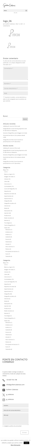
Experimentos (8, 196)
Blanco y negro (8, 174)
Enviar (24, 432)
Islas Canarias (9, 246)
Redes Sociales (8, 218)
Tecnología (7, 223)
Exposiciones (7, 198)
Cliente (6, 179)
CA (16, 12)
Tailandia (7, 256)
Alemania (7, 229)
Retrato (6, 220)
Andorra (7, 234)
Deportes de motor (9, 193)
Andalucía (8, 232)
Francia (7, 239)
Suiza (6, 254)
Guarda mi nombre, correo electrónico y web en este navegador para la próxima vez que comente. (14, 99)
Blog (4, 170)
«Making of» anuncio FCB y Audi (11, 126)
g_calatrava (10, 394)
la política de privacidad (14, 426)
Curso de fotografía (9, 188)
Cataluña (7, 237)
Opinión (6, 213)
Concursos (7, 184)
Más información (15, 445)
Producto (6, 215)
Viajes (5, 227)
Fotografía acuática (9, 203)
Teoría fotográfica (9, 225)
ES (14, 12)
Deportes (6, 191)
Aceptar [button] (26, 443)
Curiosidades (7, 186)
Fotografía (7, 201)
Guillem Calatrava (10, 24)
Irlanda (7, 244)
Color (5, 181)
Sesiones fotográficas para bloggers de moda (15, 133)
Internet (6, 206)
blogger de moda (8, 176)
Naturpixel (7, 210)
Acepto (12, 426)
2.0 (5, 172)
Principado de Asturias (11, 251)
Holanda (7, 241)
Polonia (7, 249)
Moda (5, 208)
